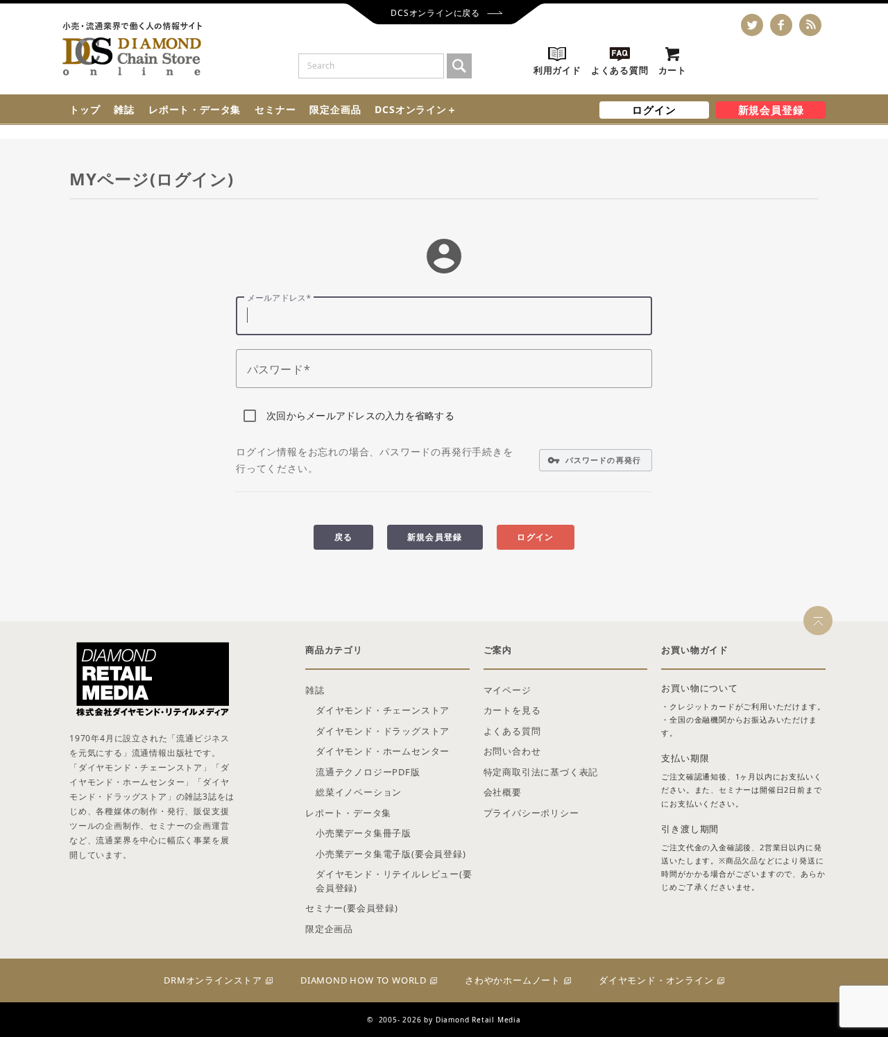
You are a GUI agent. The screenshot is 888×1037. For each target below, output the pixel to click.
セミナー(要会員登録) (351, 908)
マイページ (507, 690)
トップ (84, 109)
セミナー (275, 109)
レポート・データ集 (194, 109)
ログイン (654, 110)
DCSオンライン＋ (415, 109)
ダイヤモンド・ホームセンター (383, 751)
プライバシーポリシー (531, 813)
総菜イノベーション (359, 792)
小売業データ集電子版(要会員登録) (391, 854)
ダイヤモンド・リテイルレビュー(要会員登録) (394, 881)
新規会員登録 (771, 110)
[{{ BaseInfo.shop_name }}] (132, 49)
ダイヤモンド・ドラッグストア (383, 731)
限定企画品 (335, 109)
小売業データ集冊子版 (363, 833)
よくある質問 (512, 731)
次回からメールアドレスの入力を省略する (360, 415)
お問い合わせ (512, 751)
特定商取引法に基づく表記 (541, 772)
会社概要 (503, 792)
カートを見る (512, 710)
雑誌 (124, 109)
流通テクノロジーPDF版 (368, 772)
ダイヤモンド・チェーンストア (383, 710)
